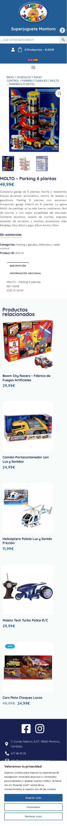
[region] (33, 792)
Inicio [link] (10, 77)
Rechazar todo (33, 816)
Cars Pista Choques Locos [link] (22, 697)
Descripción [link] (18, 265)
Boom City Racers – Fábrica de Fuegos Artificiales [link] (26, 378)
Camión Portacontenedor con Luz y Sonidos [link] (26, 459)
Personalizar (33, 807)
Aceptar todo (33, 797)
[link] (62, 30)
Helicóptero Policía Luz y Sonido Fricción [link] (27, 541)
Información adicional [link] (25, 273)
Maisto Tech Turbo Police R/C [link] (25, 620)
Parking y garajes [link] (34, 80)
